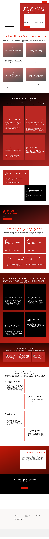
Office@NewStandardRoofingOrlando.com (19, 518)
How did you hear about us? (39, 22)
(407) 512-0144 (16, 515)
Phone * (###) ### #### (38, 18)
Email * (25, 18)
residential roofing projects (9, 61)
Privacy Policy (38, 515)
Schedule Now (38, 516)
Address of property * (27, 22)
